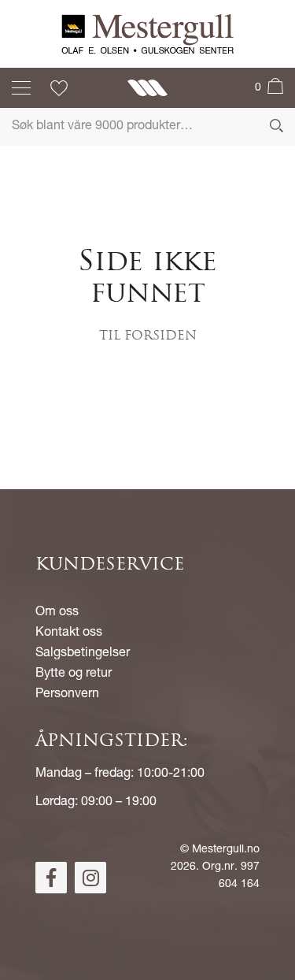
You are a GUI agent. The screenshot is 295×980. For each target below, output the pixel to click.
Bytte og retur (73, 674)
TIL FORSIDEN (148, 336)
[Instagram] (90, 877)
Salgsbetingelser (82, 654)
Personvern (67, 695)
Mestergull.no (226, 850)
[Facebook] (51, 877)
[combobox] (147, 127)
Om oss (57, 613)
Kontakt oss (68, 633)
